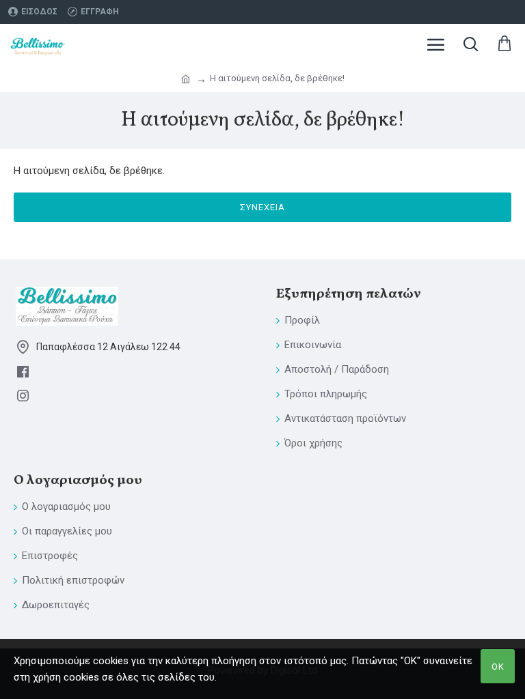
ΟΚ (498, 666)
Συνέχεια (262, 207)
